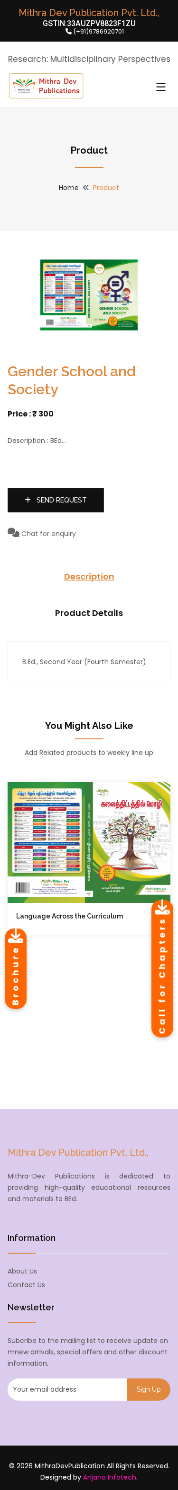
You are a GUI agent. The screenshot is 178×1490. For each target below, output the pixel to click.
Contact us (26, 1285)
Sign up (149, 1389)
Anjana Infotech (109, 1477)
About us (22, 1271)
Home (69, 187)
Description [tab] (89, 576)
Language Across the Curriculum (69, 916)
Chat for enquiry (47, 533)
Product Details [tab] (89, 613)
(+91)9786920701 (98, 31)
